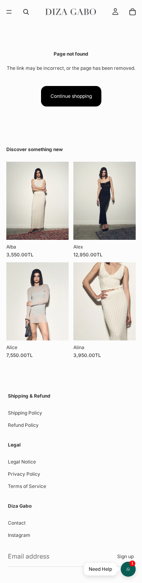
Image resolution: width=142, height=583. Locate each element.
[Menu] (9, 12)
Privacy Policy (24, 474)
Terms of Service (27, 486)
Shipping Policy (25, 413)
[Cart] (132, 12)
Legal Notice (22, 462)
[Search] (26, 12)
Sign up (125, 556)
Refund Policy (23, 425)
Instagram (19, 535)
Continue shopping (71, 96)
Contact (17, 523)
